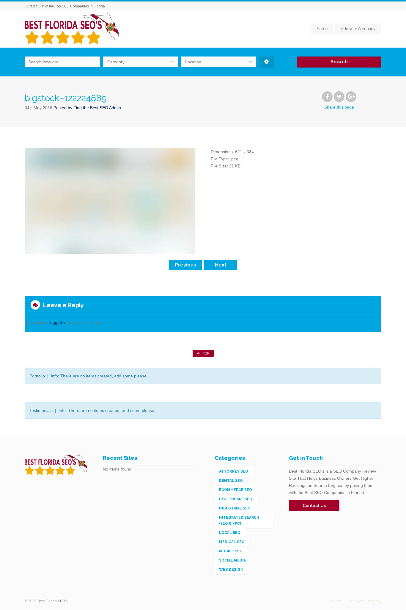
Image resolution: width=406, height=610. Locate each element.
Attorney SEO (233, 471)
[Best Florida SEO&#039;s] (72, 28)
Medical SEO (232, 542)
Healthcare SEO (235, 499)
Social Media (232, 560)
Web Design (231, 569)
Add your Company (358, 28)
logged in (58, 322)
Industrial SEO (235, 508)
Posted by (87, 107)
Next (220, 265)
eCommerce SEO (235, 490)
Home (322, 28)
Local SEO (229, 533)
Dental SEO (231, 481)
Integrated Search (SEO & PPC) (239, 520)
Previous (185, 265)
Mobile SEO (231, 551)
